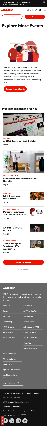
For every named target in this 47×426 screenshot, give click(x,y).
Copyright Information (11, 406)
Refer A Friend (29, 322)
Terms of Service (33, 393)
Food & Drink (8, 193)
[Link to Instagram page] (18, 420)
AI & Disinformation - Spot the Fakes (19, 141)
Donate (5, 311)
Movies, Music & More (11, 209)
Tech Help (7, 138)
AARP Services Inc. (31, 348)
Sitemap (6, 393)
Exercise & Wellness (10, 175)
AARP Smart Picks (10, 332)
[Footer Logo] (23, 288)
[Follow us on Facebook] (5, 420)
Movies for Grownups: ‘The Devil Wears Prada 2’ (15, 213)
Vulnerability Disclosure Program (15, 411)
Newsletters (28, 316)
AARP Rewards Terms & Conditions (16, 402)
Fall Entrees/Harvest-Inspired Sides (13, 197)
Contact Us (28, 306)
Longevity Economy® (11, 383)
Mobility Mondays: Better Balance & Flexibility (20, 179)
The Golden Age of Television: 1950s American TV (12, 246)
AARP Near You (9, 337)
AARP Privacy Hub (18, 393)
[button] (44, 10)
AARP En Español (30, 311)
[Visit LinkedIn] (25, 420)
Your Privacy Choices (10, 415)
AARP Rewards (8, 327)
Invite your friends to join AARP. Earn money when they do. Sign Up (16, 3)
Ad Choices (34, 411)
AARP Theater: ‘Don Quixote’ (12, 229)
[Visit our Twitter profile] (11, 420)
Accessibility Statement (11, 398)
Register (28, 10)
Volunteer (6, 316)
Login (36, 10)
